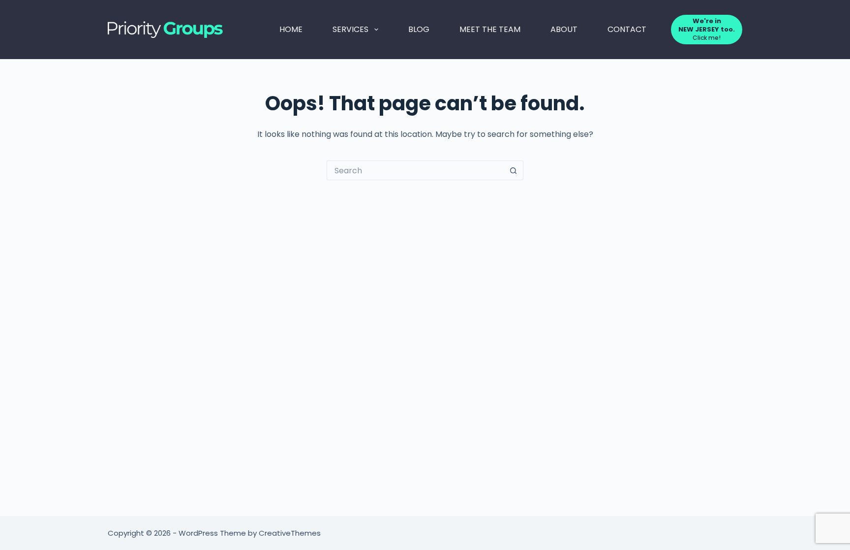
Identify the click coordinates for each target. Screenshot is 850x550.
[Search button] (513, 170)
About (563, 29)
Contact (626, 29)
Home (291, 29)
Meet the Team (489, 29)
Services (350, 29)
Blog (418, 29)
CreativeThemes (290, 533)
